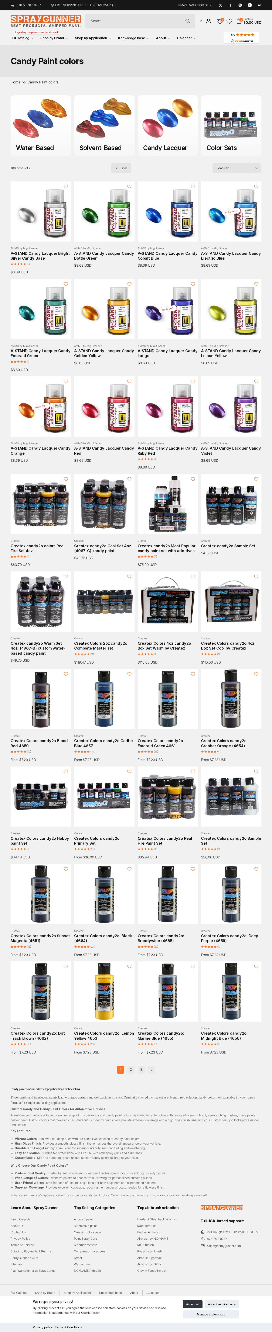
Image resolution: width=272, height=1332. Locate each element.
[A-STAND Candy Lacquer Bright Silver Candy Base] (41, 233)
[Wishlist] (229, 21)
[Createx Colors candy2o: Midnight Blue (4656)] (231, 1013)
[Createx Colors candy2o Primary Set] (104, 818)
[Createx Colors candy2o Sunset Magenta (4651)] (41, 916)
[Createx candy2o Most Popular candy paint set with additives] (168, 526)
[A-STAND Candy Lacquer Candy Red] (104, 428)
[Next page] (151, 1070)
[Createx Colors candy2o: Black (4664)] (104, 916)
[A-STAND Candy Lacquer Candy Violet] (231, 428)
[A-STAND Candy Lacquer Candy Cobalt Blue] (168, 233)
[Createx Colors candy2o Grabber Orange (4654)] (231, 721)
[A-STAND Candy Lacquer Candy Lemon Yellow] (231, 331)
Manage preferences (211, 1314)
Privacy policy (43, 1327)
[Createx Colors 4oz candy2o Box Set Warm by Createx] (168, 624)
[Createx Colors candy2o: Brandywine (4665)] (168, 916)
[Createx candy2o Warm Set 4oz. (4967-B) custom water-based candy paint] (41, 624)
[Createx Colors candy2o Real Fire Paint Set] (168, 818)
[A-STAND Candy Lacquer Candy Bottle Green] (104, 233)
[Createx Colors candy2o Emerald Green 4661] (168, 721)
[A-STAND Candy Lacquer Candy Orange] (41, 428)
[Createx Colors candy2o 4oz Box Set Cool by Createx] (231, 624)
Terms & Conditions (68, 1327)
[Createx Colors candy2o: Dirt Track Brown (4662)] (41, 1013)
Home (16, 82)
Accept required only (222, 1304)
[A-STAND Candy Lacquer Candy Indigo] (168, 331)
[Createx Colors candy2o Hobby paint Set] (41, 818)
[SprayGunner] (222, 1209)
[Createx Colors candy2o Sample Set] (231, 818)
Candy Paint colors (43, 82)
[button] (248, 21)
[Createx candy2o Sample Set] (231, 526)
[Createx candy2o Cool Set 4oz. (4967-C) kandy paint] (104, 526)
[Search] (188, 21)
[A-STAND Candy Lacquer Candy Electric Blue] (231, 233)
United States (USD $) (193, 5)
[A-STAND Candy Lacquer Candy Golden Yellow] (104, 331)
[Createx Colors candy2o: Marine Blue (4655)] (168, 1013)
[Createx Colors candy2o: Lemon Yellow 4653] (104, 1013)
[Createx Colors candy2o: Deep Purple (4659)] (231, 916)
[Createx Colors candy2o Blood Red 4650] (41, 721)
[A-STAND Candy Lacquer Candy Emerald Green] (41, 331)
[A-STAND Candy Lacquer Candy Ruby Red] (168, 428)
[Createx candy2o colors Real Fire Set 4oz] (41, 526)
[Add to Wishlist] (66, 186)
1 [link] (120, 1069)
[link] (27, 5)
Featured (223, 168)
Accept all (192, 1304)
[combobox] (140, 21)
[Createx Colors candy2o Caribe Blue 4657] (104, 721)
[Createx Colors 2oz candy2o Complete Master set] (104, 624)
